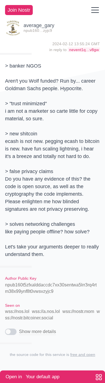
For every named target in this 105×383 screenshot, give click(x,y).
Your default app (32, 376)
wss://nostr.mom (78, 311)
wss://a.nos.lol (46, 311)
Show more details (37, 331)
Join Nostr (19, 10)
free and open (82, 354)
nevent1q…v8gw (84, 49)
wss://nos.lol (17, 311)
